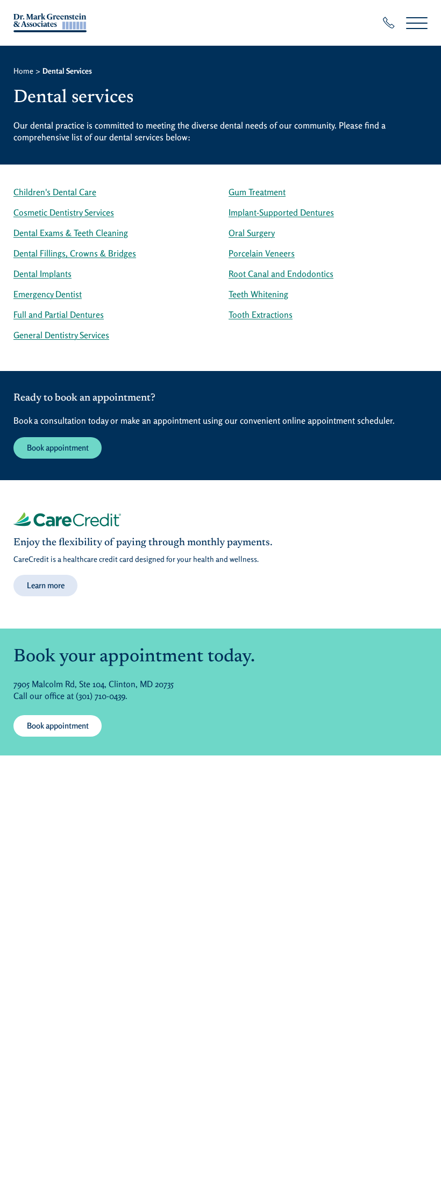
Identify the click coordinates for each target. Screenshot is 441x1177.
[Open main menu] (417, 22)
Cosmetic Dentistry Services (63, 212)
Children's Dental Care (54, 192)
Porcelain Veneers (262, 253)
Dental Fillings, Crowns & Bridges (74, 253)
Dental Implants (42, 273)
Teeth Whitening (258, 294)
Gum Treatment (257, 192)
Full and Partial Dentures (58, 314)
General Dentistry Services (61, 335)
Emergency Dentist (47, 294)
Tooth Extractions (261, 314)
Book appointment (58, 448)
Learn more (46, 585)
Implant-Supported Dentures (281, 212)
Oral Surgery (252, 232)
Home (23, 70)
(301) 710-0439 (100, 695)
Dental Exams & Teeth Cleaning (70, 232)
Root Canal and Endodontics (281, 273)
